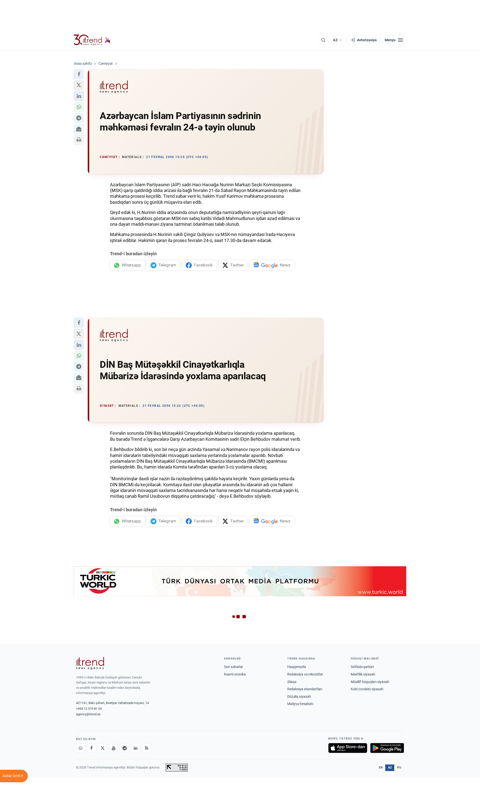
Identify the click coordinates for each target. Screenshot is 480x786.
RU (399, 767)
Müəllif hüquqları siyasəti (370, 682)
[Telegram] (124, 748)
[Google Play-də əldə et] (387, 748)
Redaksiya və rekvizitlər (305, 674)
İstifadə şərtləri (362, 667)
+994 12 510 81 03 (89, 708)
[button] (79, 74)
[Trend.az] (92, 40)
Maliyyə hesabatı (300, 704)
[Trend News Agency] (90, 663)
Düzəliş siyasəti (299, 696)
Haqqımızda (296, 667)
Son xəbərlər (233, 667)
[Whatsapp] (80, 748)
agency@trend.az (88, 714)
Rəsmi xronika (235, 674)
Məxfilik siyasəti (363, 674)
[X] (102, 748)
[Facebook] (91, 748)
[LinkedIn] (135, 748)
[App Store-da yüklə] (347, 748)
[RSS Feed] (146, 748)
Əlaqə (291, 682)
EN (381, 767)
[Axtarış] (323, 40)
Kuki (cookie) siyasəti (367, 689)
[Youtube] (113, 748)
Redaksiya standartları (304, 689)
